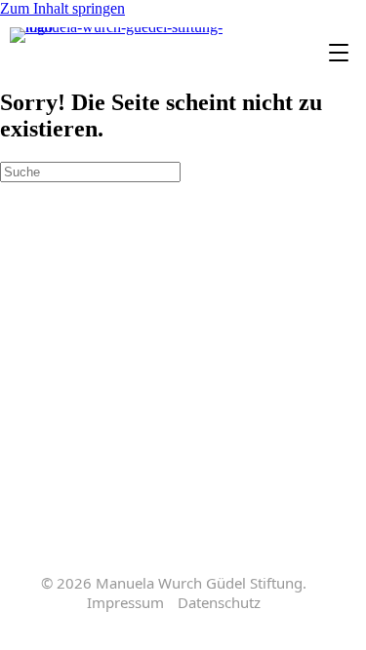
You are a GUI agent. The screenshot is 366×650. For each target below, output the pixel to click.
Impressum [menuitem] (125, 602)
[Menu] (338, 53)
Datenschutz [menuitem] (219, 602)
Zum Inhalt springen (62, 8)
